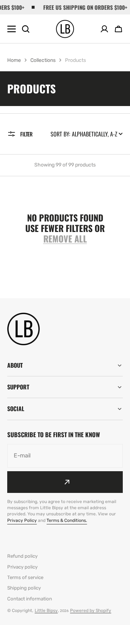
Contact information (29, 598)
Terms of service (25, 577)
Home (14, 60)
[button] (118, 29)
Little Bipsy (46, 610)
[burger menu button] (11, 29)
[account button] (104, 29)
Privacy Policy (22, 520)
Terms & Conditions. (67, 520)
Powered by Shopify (90, 610)
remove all (65, 238)
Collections (43, 60)
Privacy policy (22, 567)
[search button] (25, 29)
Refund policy (22, 556)
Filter (26, 134)
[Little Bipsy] (65, 29)
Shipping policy (24, 588)
